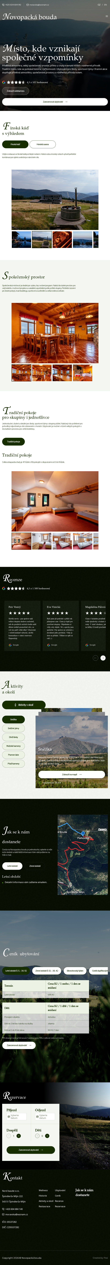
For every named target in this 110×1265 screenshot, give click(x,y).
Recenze (59, 1201)
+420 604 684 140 (13, 4)
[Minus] (9, 1136)
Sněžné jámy (13, 728)
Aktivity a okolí (46, 1201)
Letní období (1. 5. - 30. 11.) (16, 970)
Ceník (58, 1195)
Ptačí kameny (13, 763)
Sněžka (13, 719)
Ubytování (60, 1190)
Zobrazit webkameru (15, 91)
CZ (99, 4)
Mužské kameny (14, 746)
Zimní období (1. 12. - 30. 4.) (46, 970)
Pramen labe (13, 755)
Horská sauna (43, 144)
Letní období (12, 866)
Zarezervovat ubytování (53, 101)
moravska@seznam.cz (39, 4)
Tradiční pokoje (13, 441)
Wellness (43, 1190)
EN (105, 4)
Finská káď (15, 144)
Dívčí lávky (13, 737)
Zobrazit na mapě (69, 774)
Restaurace (44, 1206)
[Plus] (18, 1136)
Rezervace (60, 1206)
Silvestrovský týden (75, 970)
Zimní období (35, 866)
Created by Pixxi (100, 1258)
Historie (43, 1195)
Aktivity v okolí (25, 705)
